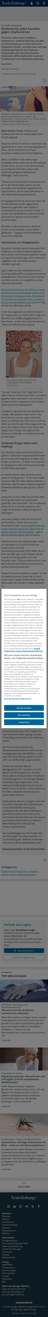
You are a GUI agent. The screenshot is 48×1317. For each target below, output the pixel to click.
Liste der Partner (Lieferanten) (17, 699)
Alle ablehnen (24, 715)
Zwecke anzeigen (24, 708)
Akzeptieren (24, 722)
